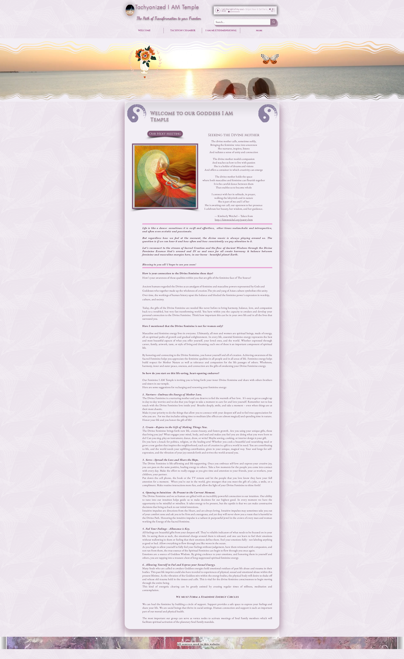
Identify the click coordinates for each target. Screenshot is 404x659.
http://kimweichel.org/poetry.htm (234, 219)
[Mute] (270, 9)
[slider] (273, 9)
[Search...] (273, 22)
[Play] (218, 10)
